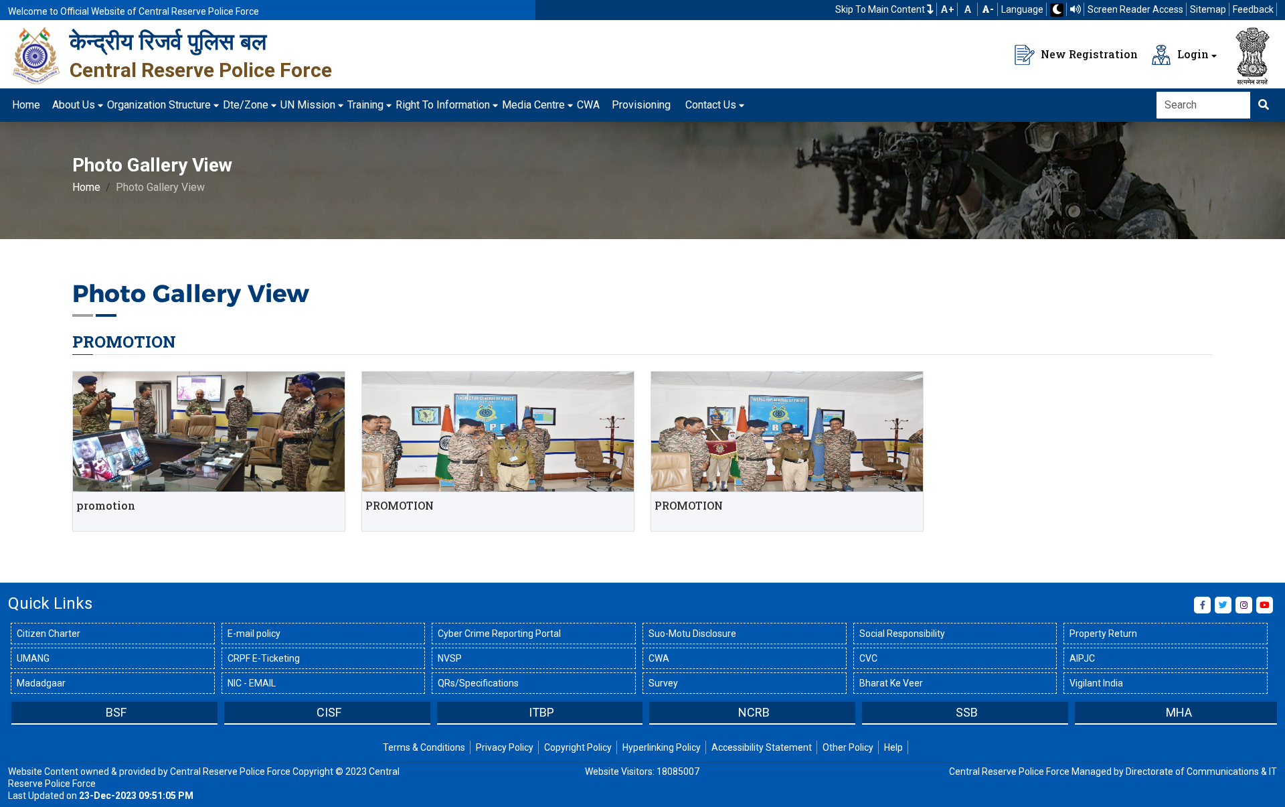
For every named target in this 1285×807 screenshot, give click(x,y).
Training (365, 104)
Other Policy (848, 747)
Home (26, 104)
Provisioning (641, 104)
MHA (1179, 712)
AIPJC (1082, 658)
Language (1022, 9)
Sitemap (1208, 9)
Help (893, 747)
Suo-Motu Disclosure (692, 633)
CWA (588, 104)
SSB (967, 712)
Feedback (1253, 9)
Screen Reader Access (1135, 9)
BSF (116, 712)
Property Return (1103, 633)
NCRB (754, 712)
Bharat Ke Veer (891, 683)
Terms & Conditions (424, 747)
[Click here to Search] (1263, 105)
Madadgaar (41, 683)
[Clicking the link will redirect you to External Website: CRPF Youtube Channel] (1264, 605)
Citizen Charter (48, 633)
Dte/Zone (245, 104)
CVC (868, 658)
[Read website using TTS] (1075, 9)
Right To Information (443, 104)
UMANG (33, 658)
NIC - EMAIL (252, 683)
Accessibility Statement (761, 747)
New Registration (1088, 54)
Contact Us (710, 104)
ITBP (541, 712)
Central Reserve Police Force (201, 70)
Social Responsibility (902, 633)
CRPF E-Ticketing (264, 658)
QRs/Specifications (478, 683)
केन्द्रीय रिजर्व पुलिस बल (168, 41)
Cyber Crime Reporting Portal (499, 633)
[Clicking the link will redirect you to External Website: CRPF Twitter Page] (1223, 605)
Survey (663, 683)
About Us (73, 104)
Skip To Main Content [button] (881, 9)
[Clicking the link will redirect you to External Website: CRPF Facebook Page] (1202, 605)
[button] (18, 714)
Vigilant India (1096, 683)
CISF (329, 712)
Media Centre (533, 104)
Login (1192, 54)
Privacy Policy (504, 747)
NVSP (450, 658)
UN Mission (307, 104)
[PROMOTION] (208, 431)
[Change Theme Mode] (1056, 10)
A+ (947, 9)
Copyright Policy (578, 747)
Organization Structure (159, 104)
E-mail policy (254, 633)
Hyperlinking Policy (661, 747)
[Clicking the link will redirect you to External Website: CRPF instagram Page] (1243, 605)
